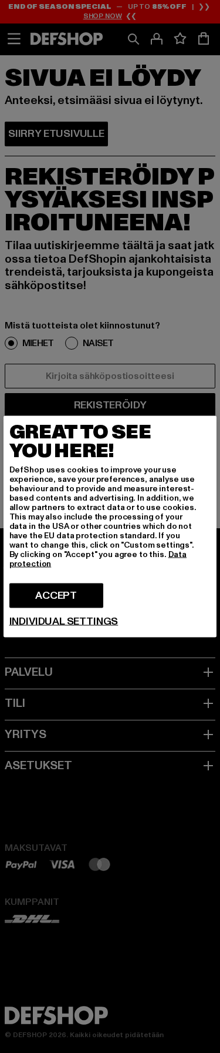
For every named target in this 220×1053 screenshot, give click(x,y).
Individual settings (64, 621)
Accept (56, 595)
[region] (110, 527)
